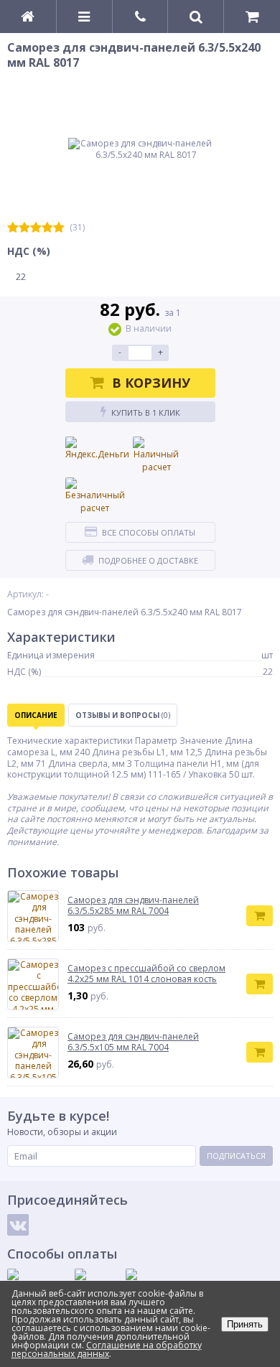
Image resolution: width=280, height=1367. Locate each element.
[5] (59, 228)
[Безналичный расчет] (95, 496)
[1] (13, 228)
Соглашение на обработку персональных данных (106, 1349)
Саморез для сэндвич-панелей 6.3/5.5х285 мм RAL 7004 (133, 906)
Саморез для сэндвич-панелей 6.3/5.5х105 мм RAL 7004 (133, 1042)
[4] (47, 228)
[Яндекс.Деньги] (97, 449)
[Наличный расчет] (156, 455)
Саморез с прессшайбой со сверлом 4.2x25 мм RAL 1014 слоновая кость (146, 974)
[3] (36, 228)
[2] (24, 228)
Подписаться (236, 1155)
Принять (245, 1324)
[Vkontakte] (18, 1225)
